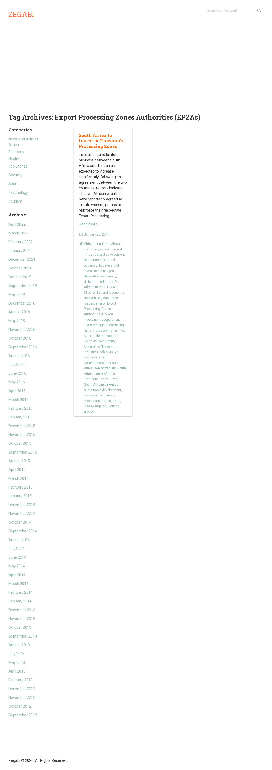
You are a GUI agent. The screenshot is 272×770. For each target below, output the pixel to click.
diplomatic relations (98, 282)
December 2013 (21, 610)
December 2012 (21, 689)
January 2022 (20, 251)
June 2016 (17, 373)
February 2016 (20, 408)
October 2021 (19, 268)
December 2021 (21, 259)
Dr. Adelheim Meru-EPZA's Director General (101, 287)
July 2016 (16, 364)
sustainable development (102, 390)
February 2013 (20, 680)
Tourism (15, 201)
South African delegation (102, 384)
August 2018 (19, 312)
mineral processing (98, 330)
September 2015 (22, 452)
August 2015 (19, 461)
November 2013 (21, 619)
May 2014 (16, 566)
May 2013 (16, 662)
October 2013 (19, 627)
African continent (96, 244)
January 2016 (20, 417)
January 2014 (20, 601)
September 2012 (22, 715)
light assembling (111, 325)
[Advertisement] (136, 65)
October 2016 (19, 338)
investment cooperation (101, 320)
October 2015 (19, 443)
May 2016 (16, 382)
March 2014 (18, 583)
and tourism (93, 260)
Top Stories (18, 166)
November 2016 (21, 329)
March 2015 (18, 478)
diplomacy (108, 276)
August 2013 (19, 645)
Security (15, 175)
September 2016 (22, 347)
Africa (13, 145)
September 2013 (22, 636)
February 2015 (20, 487)
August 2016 (19, 356)
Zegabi (21, 14)
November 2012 (21, 697)
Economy (16, 152)
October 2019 (19, 277)
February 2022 (20, 242)
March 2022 (18, 233)
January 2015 (20, 496)
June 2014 (17, 557)
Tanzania (90, 395)
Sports (14, 184)
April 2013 (17, 671)
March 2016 (18, 399)
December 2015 (21, 426)
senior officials (105, 368)
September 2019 (22, 286)
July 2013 (16, 654)
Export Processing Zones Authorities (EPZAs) (100, 309)
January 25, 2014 (96, 234)
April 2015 (17, 470)
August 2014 (19, 540)
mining (119, 330)
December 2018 (21, 303)
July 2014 (16, 548)
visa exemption (95, 406)
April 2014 (17, 575)
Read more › (89, 224)
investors (91, 325)
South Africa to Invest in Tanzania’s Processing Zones (101, 140)
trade (116, 401)
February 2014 (20, 592)
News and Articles (23, 139)
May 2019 (16, 294)
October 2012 (19, 706)
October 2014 (19, 522)
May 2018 (16, 321)
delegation (92, 276)
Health (13, 159)
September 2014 (22, 531)
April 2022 (17, 224)
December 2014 (21, 505)
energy (100, 303)
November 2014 (21, 513)
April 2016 (17, 391)
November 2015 (21, 435)
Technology (18, 192)
